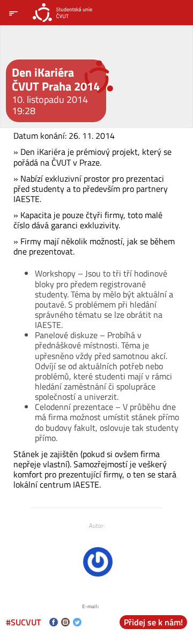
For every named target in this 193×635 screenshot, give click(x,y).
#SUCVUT (23, 622)
